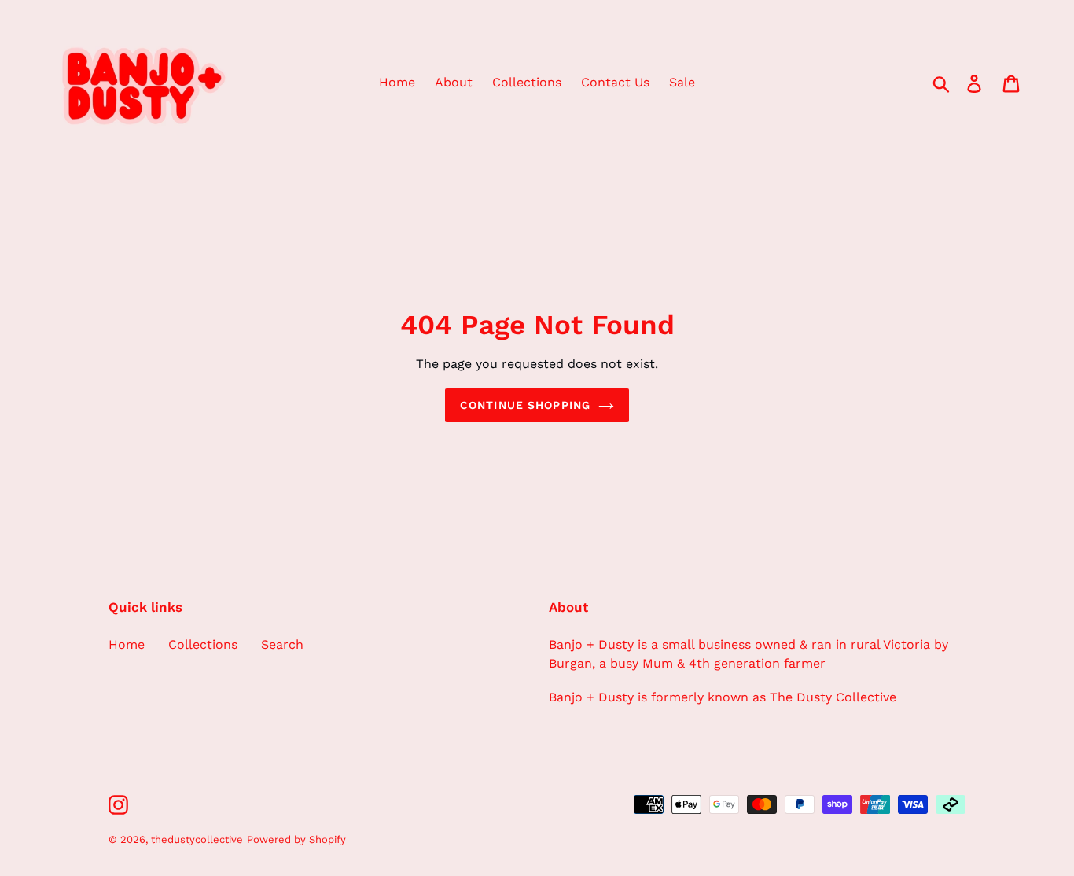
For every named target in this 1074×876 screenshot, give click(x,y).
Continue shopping (525, 405)
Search (282, 644)
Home (127, 644)
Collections (202, 644)
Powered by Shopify (296, 839)
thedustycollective (197, 839)
